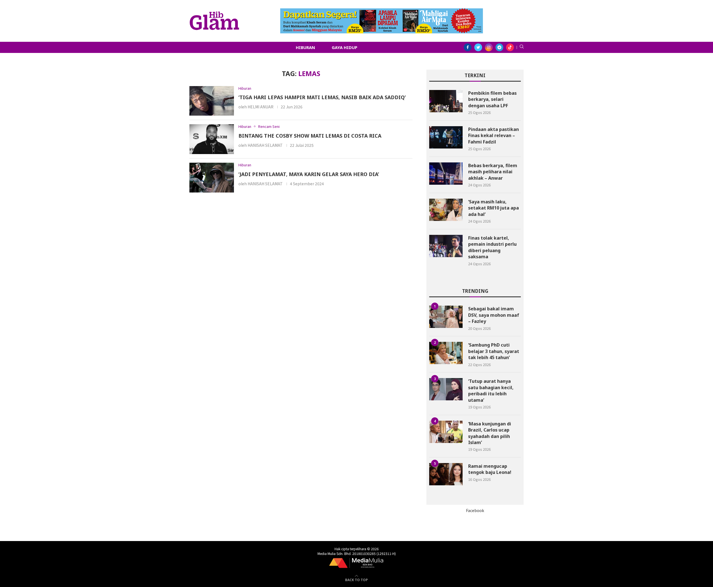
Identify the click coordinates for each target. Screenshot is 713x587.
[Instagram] (489, 47)
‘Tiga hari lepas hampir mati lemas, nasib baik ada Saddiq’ (322, 97)
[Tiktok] (510, 47)
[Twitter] (478, 47)
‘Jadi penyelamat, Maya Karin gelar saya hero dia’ (308, 174)
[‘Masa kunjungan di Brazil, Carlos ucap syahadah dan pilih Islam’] (446, 432)
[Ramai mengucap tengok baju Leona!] (446, 474)
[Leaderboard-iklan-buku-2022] (381, 11)
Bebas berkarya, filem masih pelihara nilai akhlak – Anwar (492, 171)
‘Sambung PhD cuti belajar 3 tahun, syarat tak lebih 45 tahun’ (493, 351)
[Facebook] (468, 47)
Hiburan (305, 47)
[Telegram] (499, 47)
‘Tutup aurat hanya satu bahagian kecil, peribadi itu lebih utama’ (491, 390)
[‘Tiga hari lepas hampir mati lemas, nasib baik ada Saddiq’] (211, 101)
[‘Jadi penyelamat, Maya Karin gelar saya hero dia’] (211, 178)
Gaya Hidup (344, 47)
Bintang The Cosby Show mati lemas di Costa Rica (309, 135)
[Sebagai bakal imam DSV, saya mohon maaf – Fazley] (446, 317)
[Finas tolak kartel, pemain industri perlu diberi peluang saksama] (446, 246)
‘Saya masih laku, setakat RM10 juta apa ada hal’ (493, 208)
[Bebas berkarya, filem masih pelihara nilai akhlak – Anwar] (446, 173)
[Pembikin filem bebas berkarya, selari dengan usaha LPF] (446, 101)
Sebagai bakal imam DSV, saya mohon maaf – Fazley (493, 315)
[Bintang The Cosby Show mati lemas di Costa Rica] (211, 139)
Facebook (475, 510)
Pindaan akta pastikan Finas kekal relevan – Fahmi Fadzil (493, 135)
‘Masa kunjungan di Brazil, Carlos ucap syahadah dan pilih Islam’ (489, 433)
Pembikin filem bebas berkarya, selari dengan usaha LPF (492, 99)
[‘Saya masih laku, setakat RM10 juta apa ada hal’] (446, 210)
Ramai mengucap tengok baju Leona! (489, 469)
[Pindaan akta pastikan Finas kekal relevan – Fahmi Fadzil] (446, 137)
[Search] (522, 47)
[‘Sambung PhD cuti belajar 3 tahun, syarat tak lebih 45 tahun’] (446, 353)
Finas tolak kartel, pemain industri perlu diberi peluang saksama (492, 247)
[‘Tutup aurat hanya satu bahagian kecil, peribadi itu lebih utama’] (446, 389)
